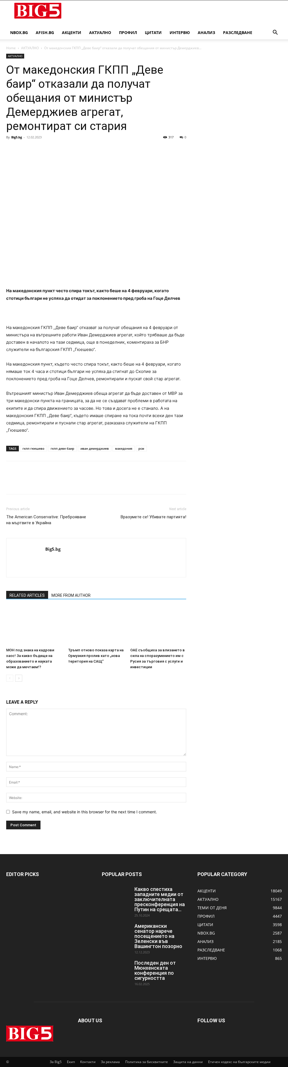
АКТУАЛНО (100, 32)
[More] (64, 150)
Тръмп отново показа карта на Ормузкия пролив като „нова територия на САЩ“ (95, 655)
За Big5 (56, 1061)
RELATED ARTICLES (27, 595)
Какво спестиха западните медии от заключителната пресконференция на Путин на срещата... (159, 899)
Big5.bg (16, 137)
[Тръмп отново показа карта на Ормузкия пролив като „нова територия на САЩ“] (96, 626)
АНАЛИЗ (206, 32)
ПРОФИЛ (128, 32)
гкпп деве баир (62, 448)
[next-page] (18, 678)
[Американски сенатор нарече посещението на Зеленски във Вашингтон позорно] (116, 933)
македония (123, 448)
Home (11, 48)
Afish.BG (45, 32)
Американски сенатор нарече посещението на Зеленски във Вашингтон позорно (158, 936)
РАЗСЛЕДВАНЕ (237, 32)
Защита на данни (188, 1061)
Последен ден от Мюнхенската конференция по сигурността (155, 970)
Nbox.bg (19, 32)
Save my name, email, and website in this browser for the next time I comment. (84, 811)
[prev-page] (9, 678)
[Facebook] (11, 150)
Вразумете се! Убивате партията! (153, 516)
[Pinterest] (37, 150)
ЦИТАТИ (153, 32)
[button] (275, 33)
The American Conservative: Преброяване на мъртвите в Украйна (46, 519)
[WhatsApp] (50, 150)
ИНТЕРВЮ (180, 32)
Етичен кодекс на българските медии (239, 1061)
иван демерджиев (94, 448)
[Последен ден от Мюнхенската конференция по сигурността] (116, 970)
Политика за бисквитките (146, 1061)
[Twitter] (24, 150)
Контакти (88, 1061)
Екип (71, 1061)
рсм (141, 448)
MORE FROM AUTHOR (71, 595)
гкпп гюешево (33, 448)
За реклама (110, 1061)
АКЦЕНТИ (71, 32)
